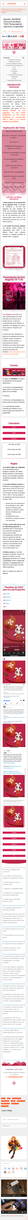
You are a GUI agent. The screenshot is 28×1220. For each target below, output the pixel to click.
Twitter (7, 603)
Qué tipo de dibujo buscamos (14, 63)
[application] (14, 1206)
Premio (14, 69)
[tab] (14, 594)
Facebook (8, 600)
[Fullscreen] (25, 1212)
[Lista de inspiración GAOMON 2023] (14, 257)
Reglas (14, 73)
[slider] (12, 1212)
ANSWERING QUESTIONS (14, 80)
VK (5, 606)
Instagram (8, 597)
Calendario (14, 71)
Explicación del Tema (14, 61)
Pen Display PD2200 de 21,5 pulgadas (14, 111)
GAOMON (11, 4)
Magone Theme (13, 1215)
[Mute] (22, 1212)
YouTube (7, 594)
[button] (14, 1206)
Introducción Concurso (15, 59)
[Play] (3, 1212)
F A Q (14, 78)
